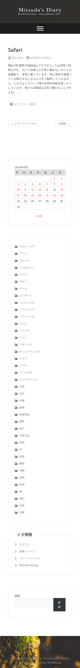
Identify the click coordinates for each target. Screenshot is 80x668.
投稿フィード (27, 551)
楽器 (22, 456)
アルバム (24, 260)
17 (18, 195)
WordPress (54, 662)
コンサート (25, 295)
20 (39, 195)
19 (32, 195)
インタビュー (27, 267)
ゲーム (23, 288)
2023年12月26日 (40, 58)
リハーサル (25, 372)
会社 (22, 393)
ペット (23, 337)
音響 (22, 512)
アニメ (23, 253)
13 (40, 189)
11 (25, 189)
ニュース (24, 330)
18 (25, 195)
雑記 (33, 104)
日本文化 (24, 435)
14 (47, 189)
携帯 (22, 421)
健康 (22, 407)
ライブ (23, 358)
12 (32, 189)
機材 (22, 463)
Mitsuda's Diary (31, 658)
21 (47, 195)
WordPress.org (28, 565)
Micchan (17, 58)
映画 (22, 442)
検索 (17, 595)
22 (54, 195)
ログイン (24, 544)
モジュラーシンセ (29, 351)
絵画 (22, 484)
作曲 (22, 400)
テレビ (23, 323)
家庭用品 (24, 414)
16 (61, 189)
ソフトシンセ (27, 316)
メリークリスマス (23, 123)
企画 (22, 386)
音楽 (22, 505)
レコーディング (28, 379)
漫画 (22, 477)
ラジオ (23, 365)
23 (61, 195)
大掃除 (64, 123)
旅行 (22, 428)
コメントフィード (29, 558)
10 (18, 189)
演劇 (22, 470)
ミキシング (25, 344)
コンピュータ (27, 302)
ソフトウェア (27, 309)
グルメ (23, 281)
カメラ (23, 274)
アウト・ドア (27, 246)
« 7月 (39, 216)
